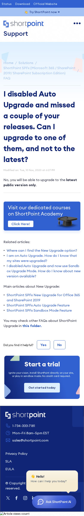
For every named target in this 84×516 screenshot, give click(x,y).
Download (22, 4)
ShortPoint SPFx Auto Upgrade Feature (38, 305)
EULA (9, 469)
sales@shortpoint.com (30, 440)
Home (8, 63)
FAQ (6, 78)
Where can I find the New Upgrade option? (42, 250)
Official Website (45, 4)
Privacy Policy (16, 453)
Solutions (26, 63)
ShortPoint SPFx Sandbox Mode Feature (39, 310)
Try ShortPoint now (43, 12)
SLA (8, 461)
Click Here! (20, 224)
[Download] (34, 260)
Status (7, 4)
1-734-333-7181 (23, 426)
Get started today (42, 388)
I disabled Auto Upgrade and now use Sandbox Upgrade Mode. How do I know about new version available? (44, 271)
